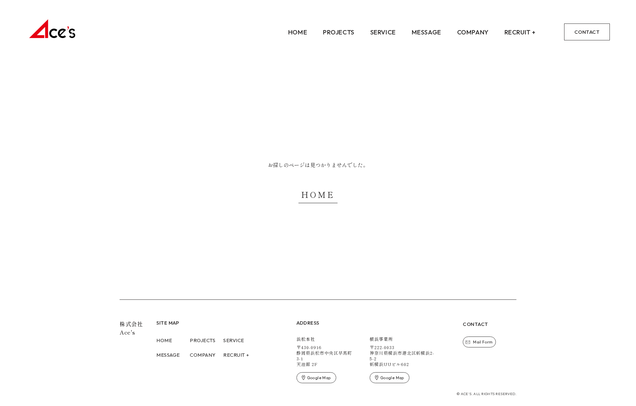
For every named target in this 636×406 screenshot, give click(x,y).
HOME (318, 194)
